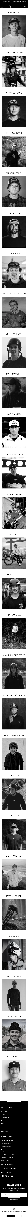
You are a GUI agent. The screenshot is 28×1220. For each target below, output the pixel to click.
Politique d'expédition (7, 1146)
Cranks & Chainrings (6, 1112)
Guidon (3, 1114)
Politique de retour (6, 1143)
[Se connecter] (22, 7)
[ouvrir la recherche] (20, 7)
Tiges (2, 1123)
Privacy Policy (16, 1213)
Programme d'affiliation (7, 1140)
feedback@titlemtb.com (10, 1168)
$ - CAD (15, 6)
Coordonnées (4, 1160)
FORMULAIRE (5, 1117)
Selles (2, 1126)
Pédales (3, 1129)
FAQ (2, 1151)
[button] (14, 1100)
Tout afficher (4, 1131)
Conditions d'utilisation (7, 1157)
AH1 (2, 1120)
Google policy (23, 1213)
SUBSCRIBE (14, 1199)
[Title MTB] (10, 6)
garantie (3, 1149)
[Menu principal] (2, 7)
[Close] (26, 1207)
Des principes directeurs (7, 1154)
